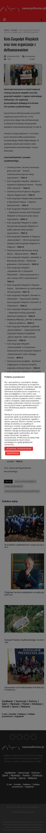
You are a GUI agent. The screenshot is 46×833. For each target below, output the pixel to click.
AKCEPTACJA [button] (12, 453)
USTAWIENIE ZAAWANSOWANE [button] (18, 449)
